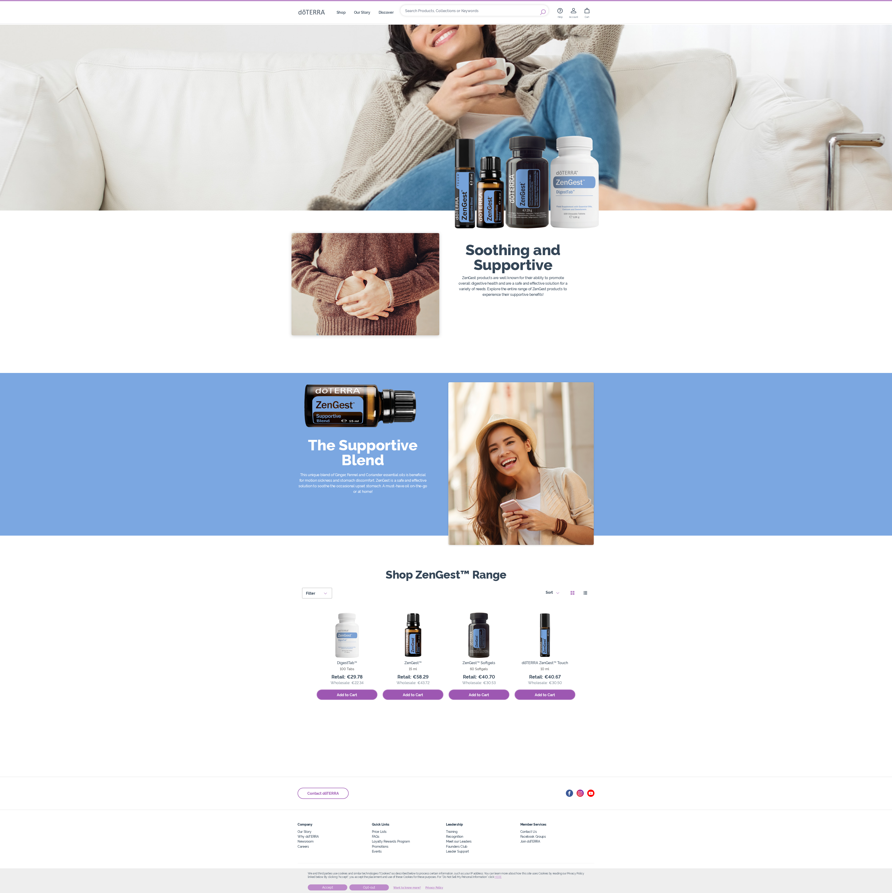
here (498, 877)
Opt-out (369, 887)
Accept (327, 887)
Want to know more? (407, 887)
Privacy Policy (434, 887)
